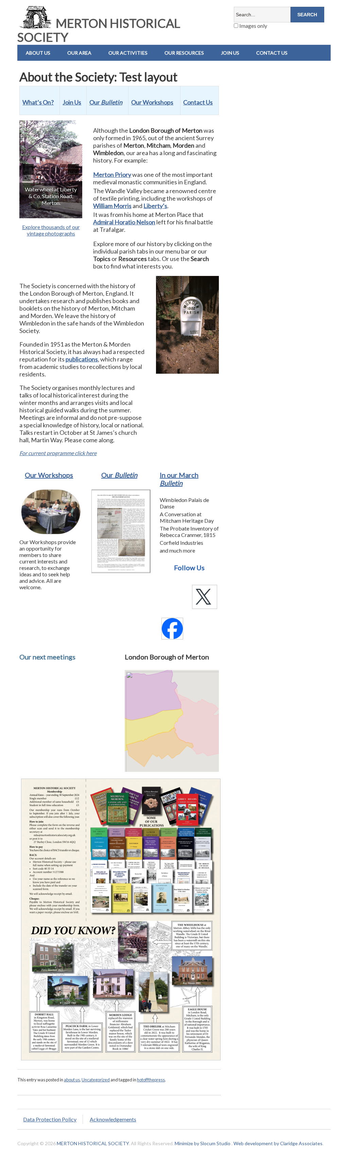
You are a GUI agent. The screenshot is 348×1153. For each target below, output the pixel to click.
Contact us (272, 53)
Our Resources (184, 53)
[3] (40, 212)
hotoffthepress (151, 1079)
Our (119, 475)
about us (72, 1079)
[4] (47, 212)
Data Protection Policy (49, 1119)
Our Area (79, 53)
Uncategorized (96, 1079)
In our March (179, 479)
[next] (73, 169)
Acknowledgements (113, 1119)
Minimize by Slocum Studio (202, 1143)
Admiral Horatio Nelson (124, 222)
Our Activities (127, 53)
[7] (68, 212)
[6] (61, 212)
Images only (252, 25)
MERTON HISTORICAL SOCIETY (98, 30)
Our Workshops (49, 475)
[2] (33, 212)
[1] (25, 212)
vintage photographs (51, 233)
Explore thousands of (47, 227)
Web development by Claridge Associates (278, 1143)
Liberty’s (155, 205)
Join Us (230, 53)
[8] (75, 212)
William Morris (112, 205)
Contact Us (198, 102)
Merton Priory (112, 174)
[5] (54, 212)
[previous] (28, 169)
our (76, 227)
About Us (38, 53)
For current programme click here (58, 453)
